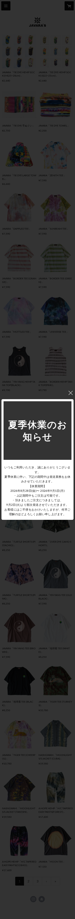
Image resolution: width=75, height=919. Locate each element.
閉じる (71, 393)
